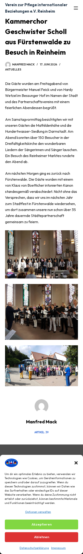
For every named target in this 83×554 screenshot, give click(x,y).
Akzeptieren (42, 524)
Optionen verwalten (38, 512)
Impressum (58, 548)
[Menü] (76, 8)
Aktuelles (13, 69)
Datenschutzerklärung (34, 548)
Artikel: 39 (41, 432)
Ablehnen (41, 537)
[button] (76, 463)
